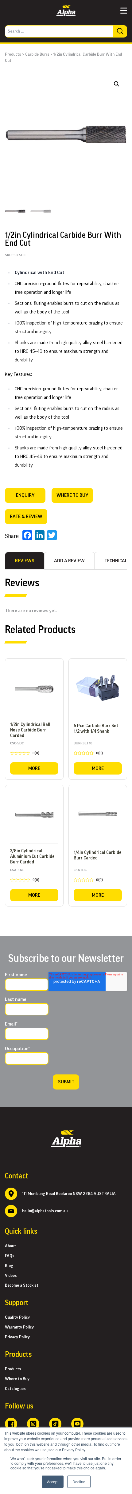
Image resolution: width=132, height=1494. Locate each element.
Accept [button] (52, 1481)
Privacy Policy (17, 1337)
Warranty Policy (19, 1327)
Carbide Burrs (37, 54)
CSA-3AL (24, 876)
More (34, 768)
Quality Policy (17, 1317)
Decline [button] (78, 1481)
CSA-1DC (88, 876)
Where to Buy (17, 1379)
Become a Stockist (21, 1285)
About (10, 1246)
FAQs (9, 1256)
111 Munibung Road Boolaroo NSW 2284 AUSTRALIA (69, 1194)
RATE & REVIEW (26, 516)
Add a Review (69, 560)
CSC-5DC (24, 749)
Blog (9, 1266)
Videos (11, 1275)
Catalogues (15, 1389)
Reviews (24, 560)
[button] (116, 84)
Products (13, 54)
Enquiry (25, 495)
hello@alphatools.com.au (45, 1211)
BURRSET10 (88, 749)
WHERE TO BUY (72, 495)
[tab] (25, 561)
